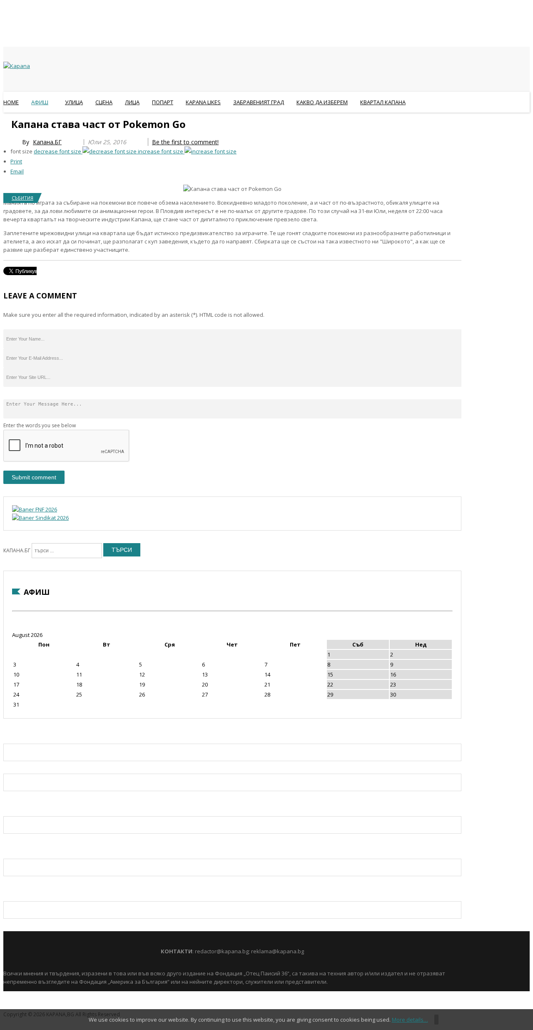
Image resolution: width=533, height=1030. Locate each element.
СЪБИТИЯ (22, 198)
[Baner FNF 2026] (34, 509)
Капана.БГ (47, 142)
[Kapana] (16, 66)
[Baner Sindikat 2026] (40, 517)
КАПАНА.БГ (16, 550)
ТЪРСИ (122, 549)
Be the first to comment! (185, 142)
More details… (410, 1019)
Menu (7, 123)
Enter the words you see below (39, 425)
